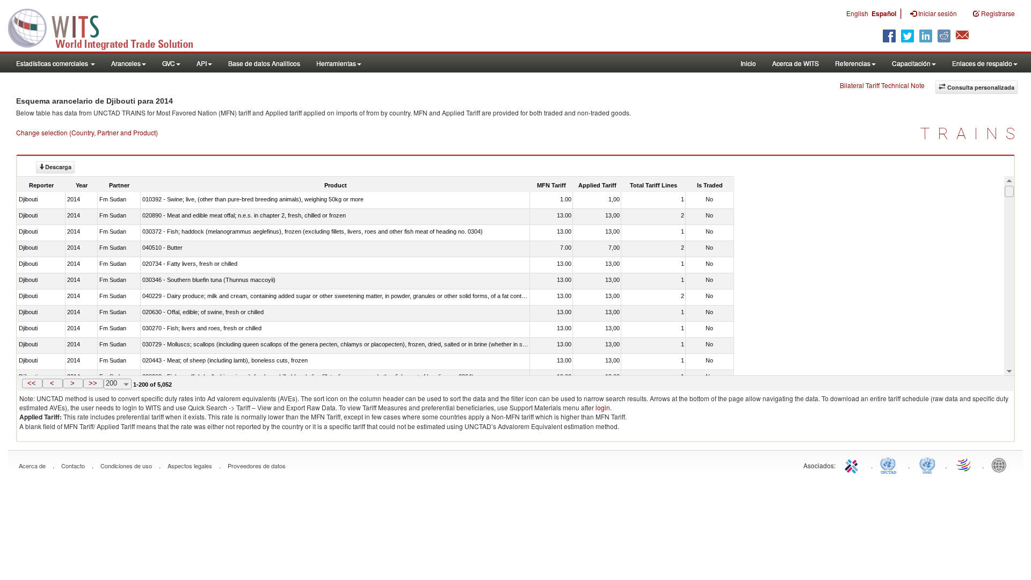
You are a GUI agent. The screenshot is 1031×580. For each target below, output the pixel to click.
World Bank (1001, 464)
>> (93, 383)
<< (31, 383)
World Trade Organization (964, 464)
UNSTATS (927, 464)
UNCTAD (890, 464)
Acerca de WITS (795, 63)
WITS (107, 27)
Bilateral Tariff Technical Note (882, 85)
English (857, 13)
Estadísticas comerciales (53, 63)
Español (884, 13)
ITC (853, 464)
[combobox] (118, 384)
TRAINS (971, 133)
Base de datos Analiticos (264, 63)
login (603, 407)
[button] (32, 383)
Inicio (748, 63)
